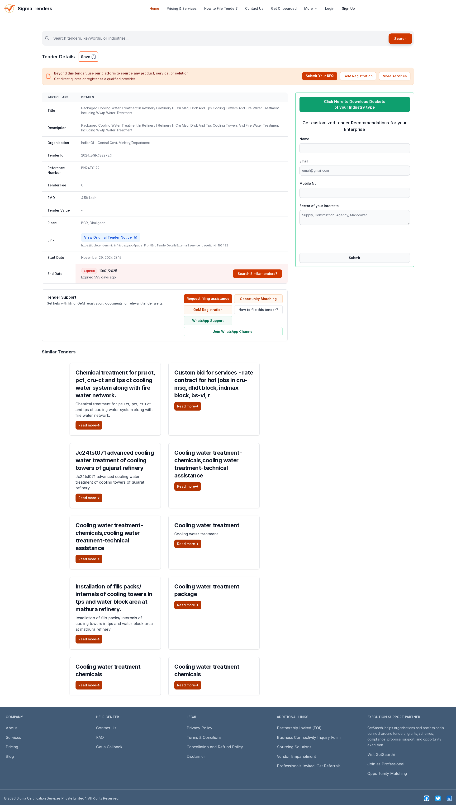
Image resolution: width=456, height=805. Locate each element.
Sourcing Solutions (294, 747)
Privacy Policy (199, 728)
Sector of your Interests (319, 206)
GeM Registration (358, 76)
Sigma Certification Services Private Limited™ (51, 798)
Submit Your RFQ (320, 76)
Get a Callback (109, 747)
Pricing (12, 747)
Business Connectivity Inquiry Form (309, 737)
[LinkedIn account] (449, 798)
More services (395, 76)
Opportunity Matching (258, 299)
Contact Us (254, 8)
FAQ (100, 737)
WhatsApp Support (208, 321)
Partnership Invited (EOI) (299, 728)
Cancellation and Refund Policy (215, 747)
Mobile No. (308, 183)
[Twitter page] (438, 798)
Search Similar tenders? (257, 274)
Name (304, 139)
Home (154, 8)
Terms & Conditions (204, 737)
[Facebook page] (426, 798)
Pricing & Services (182, 8)
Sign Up (348, 8)
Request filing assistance (208, 298)
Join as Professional (385, 764)
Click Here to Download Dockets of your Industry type (354, 104)
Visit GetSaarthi (381, 754)
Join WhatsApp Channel (233, 331)
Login (329, 8)
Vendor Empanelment (296, 756)
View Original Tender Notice (108, 237)
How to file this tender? (258, 310)
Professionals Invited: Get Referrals (309, 765)
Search (400, 39)
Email (303, 161)
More (308, 8)
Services (13, 737)
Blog (10, 756)
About (11, 728)
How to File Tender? (221, 8)
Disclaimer (196, 756)
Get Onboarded (284, 8)
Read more (87, 425)
